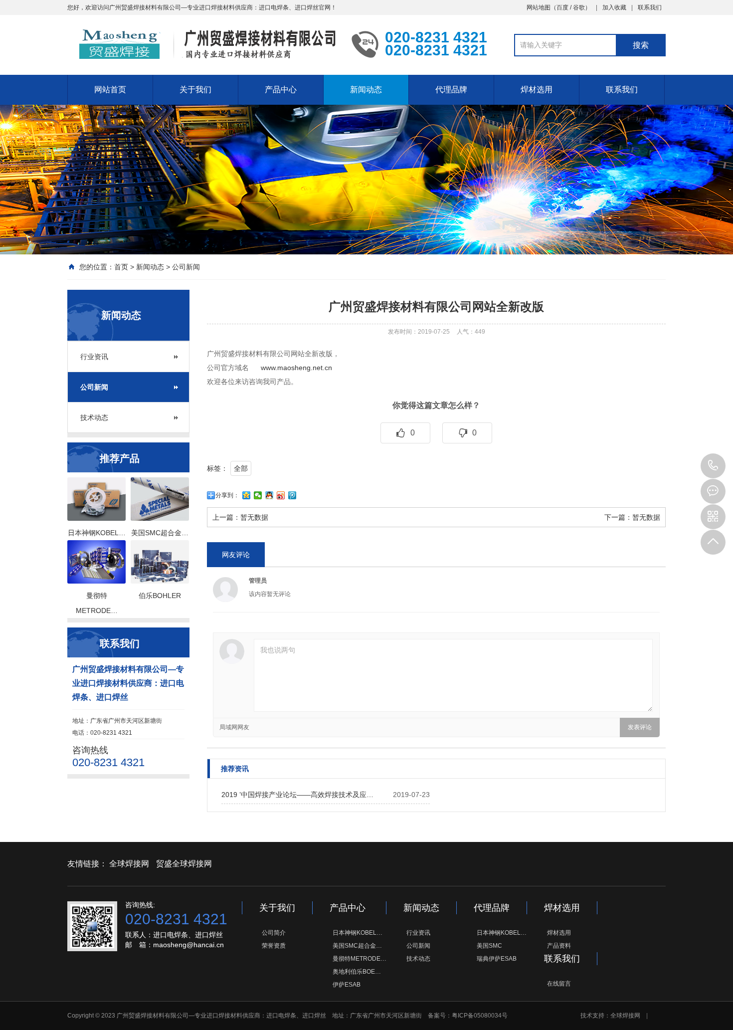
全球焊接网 (129, 863)
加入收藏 (614, 7)
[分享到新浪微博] (281, 495)
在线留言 (559, 983)
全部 (241, 468)
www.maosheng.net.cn (296, 368)
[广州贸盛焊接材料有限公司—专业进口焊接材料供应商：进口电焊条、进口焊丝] (202, 44)
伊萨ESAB (347, 984)
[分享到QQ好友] (269, 495)
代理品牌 (451, 89)
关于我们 (195, 89)
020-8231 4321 (713, 465)
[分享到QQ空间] (246, 495)
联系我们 (650, 7)
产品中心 (281, 89)
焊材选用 (536, 89)
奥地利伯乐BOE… (357, 971)
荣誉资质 (274, 945)
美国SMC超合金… (357, 945)
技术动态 (94, 417)
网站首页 (110, 89)
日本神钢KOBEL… (357, 932)
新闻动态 (366, 89)
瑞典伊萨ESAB (497, 958)
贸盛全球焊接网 (184, 863)
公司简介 (274, 932)
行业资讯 (94, 357)
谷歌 (579, 7)
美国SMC (489, 945)
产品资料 (559, 945)
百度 (562, 7)
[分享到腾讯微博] (292, 495)
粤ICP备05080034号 (480, 1015)
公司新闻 (186, 267)
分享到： (227, 495)
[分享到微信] (258, 495)
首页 (121, 267)
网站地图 (538, 7)
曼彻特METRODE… (359, 958)
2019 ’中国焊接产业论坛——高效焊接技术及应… (297, 795)
